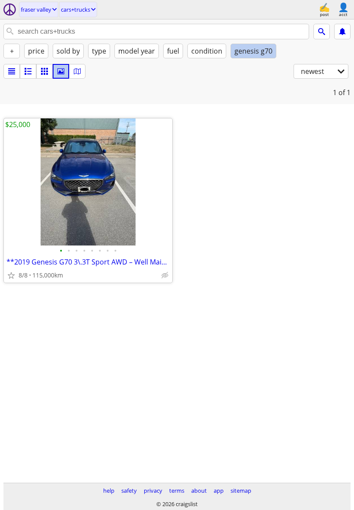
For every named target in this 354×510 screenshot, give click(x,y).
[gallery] (61, 71)
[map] (77, 71)
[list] (11, 71)
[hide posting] (165, 275)
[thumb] (28, 71)
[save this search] (342, 31)
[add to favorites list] (11, 275)
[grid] (44, 71)
